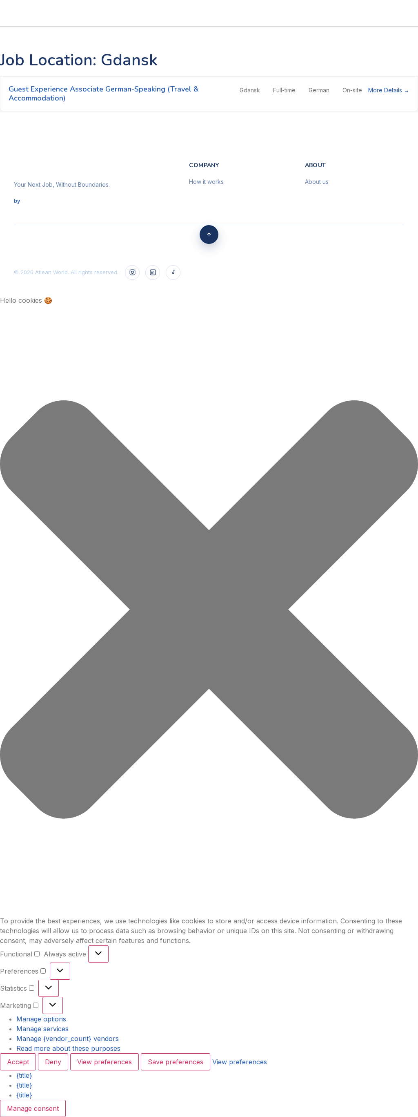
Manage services (42, 1029)
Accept (18, 1062)
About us (317, 181)
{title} (24, 1075)
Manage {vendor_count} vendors (67, 1038)
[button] (291, 6)
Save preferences (175, 1062)
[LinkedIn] (152, 272)
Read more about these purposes (68, 1048)
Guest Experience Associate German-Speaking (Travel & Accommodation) (104, 93)
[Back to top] (209, 234)
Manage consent (33, 1108)
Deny (53, 1062)
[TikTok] (173, 272)
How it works (206, 181)
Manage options (41, 1019)
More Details (386, 90)
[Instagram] (132, 272)
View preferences (104, 1062)
